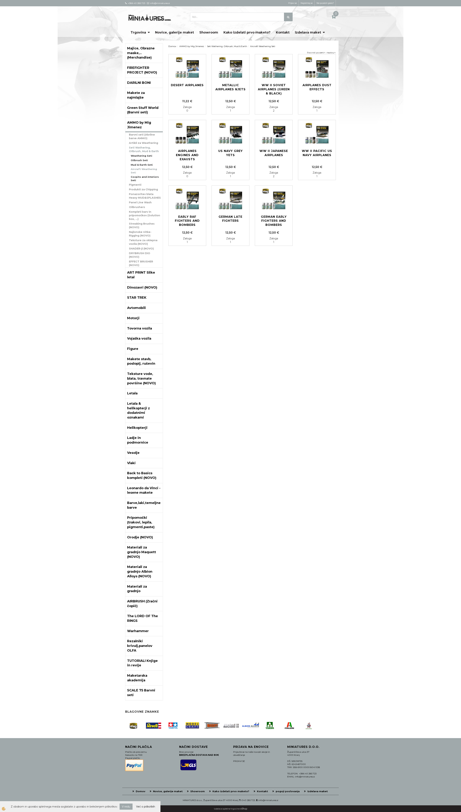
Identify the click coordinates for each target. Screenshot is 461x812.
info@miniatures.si (268, 800)
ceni (321, 52)
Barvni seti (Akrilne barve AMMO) (142, 136)
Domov (172, 46)
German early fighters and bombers (274, 221)
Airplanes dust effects (317, 87)
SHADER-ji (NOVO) (141, 248)
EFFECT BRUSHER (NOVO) (141, 263)
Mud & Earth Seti (142, 164)
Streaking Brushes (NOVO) (142, 225)
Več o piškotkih (145, 806)
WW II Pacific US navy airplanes (317, 153)
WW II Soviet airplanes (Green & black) (274, 89)
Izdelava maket (308, 32)
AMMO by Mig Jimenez (191, 46)
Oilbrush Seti (139, 160)
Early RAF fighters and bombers (187, 221)
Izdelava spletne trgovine (227, 808)
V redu (126, 806)
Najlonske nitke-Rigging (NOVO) (140, 233)
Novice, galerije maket (174, 32)
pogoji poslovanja (288, 791)
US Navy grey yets (230, 153)
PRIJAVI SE (239, 761)
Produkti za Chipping (143, 189)
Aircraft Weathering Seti (144, 171)
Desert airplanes (187, 85)
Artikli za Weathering (143, 143)
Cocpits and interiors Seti (145, 178)
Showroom (208, 32)
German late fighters (230, 219)
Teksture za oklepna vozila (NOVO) (143, 242)
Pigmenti (135, 184)
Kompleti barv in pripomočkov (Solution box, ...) (144, 215)
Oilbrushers (137, 207)
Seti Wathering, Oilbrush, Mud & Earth (144, 149)
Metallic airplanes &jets (230, 87)
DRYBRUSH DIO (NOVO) (139, 255)
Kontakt (283, 32)
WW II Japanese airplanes (273, 153)
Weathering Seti (141, 155)
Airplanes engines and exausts (187, 155)
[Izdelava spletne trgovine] (243, 808)
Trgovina (138, 32)
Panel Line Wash (140, 202)
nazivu (330, 52)
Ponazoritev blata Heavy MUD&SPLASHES (145, 196)
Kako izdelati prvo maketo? (246, 32)
